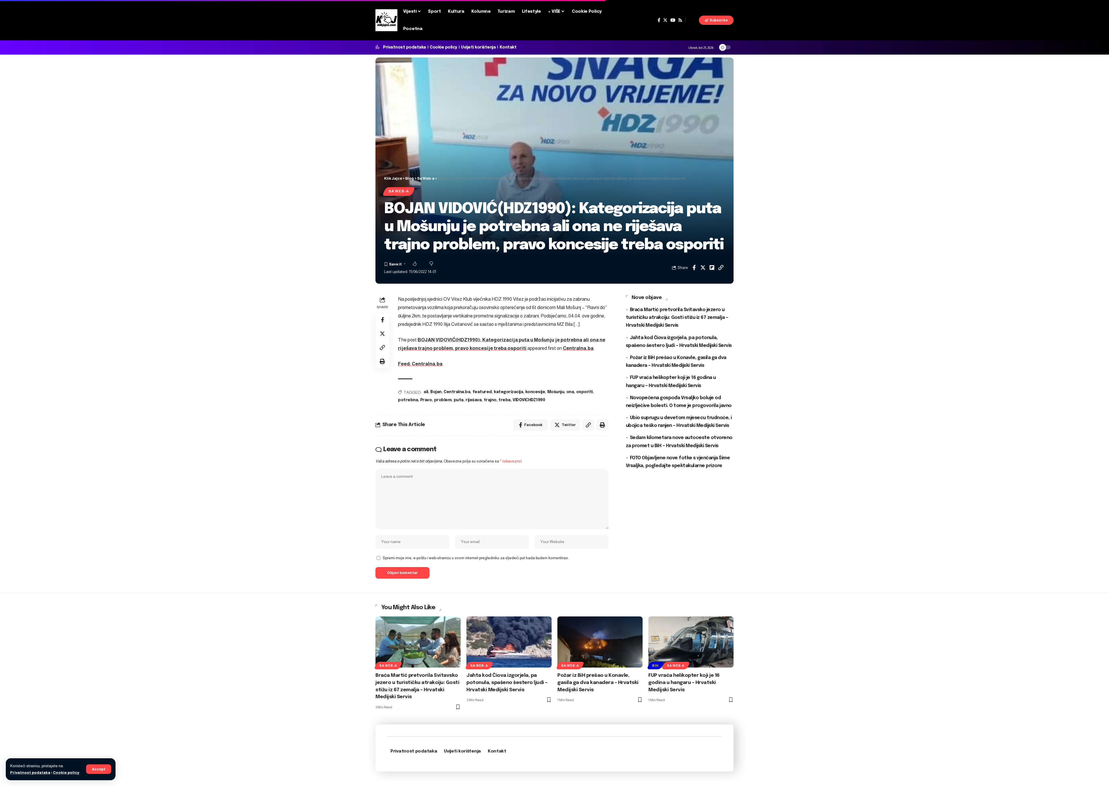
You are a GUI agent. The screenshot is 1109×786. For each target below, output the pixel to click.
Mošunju (555, 392)
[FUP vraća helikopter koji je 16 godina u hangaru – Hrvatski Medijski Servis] (691, 642)
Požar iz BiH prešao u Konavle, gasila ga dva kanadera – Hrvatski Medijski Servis (598, 682)
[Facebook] (659, 20)
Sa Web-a (398, 191)
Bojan (436, 392)
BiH (655, 665)
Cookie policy (66, 772)
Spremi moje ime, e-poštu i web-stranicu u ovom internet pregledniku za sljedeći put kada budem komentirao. (476, 558)
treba (504, 400)
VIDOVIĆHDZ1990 (529, 400)
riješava (473, 400)
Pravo (426, 400)
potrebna (408, 400)
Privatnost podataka (30, 772)
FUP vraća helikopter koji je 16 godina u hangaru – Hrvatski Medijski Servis (684, 682)
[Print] (382, 361)
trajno (490, 400)
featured (482, 392)
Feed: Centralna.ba (420, 364)
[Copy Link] (721, 267)
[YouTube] (673, 20)
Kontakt (508, 47)
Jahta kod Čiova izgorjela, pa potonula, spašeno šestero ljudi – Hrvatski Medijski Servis (507, 682)
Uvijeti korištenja (478, 47)
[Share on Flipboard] (712, 267)
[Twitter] (665, 20)
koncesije (535, 392)
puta (459, 400)
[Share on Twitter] (703, 267)
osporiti (584, 392)
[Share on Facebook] (694, 267)
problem (443, 400)
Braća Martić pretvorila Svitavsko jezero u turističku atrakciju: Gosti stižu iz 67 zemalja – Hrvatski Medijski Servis (677, 317)
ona (570, 392)
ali (426, 392)
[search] (692, 20)
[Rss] (680, 20)
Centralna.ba (578, 348)
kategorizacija (508, 392)
